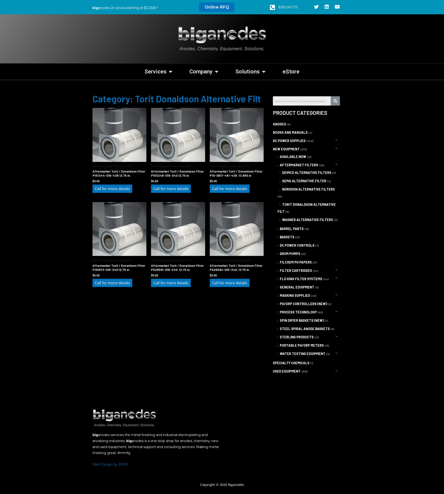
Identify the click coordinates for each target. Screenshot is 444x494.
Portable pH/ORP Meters (302, 345)
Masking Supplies (295, 295)
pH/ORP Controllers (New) (303, 304)
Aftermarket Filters (299, 165)
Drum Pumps (290, 254)
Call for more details (112, 188)
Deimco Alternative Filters (306, 173)
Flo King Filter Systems (301, 279)
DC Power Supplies (289, 141)
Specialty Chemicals (291, 363)
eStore (291, 71)
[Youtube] (337, 7)
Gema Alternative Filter (304, 181)
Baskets (287, 237)
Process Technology (298, 312)
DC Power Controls (297, 245)
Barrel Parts (292, 229)
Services (155, 71)
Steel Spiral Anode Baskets (305, 329)
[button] (216, 7)
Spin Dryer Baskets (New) (302, 320)
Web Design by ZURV (110, 464)
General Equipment (297, 287)
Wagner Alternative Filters (307, 220)
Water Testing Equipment (302, 354)
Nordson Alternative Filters (308, 189)
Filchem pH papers (296, 262)
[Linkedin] (326, 7)
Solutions (247, 71)
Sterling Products (297, 337)
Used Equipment (287, 371)
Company (201, 71)
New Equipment (286, 149)
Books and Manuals (290, 132)
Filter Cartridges (296, 271)
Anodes (279, 124)
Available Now (293, 157)
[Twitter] (316, 7)
